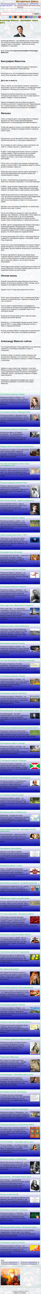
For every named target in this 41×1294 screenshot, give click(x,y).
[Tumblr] (29, 17)
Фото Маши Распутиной (9, 969)
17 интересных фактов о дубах (12, 795)
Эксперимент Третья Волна (10, 848)
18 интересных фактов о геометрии (14, 1210)
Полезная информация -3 (10, 1264)
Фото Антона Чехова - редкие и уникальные (17, 500)
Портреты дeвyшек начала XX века (13, 482)
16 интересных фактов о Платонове (14, 429)
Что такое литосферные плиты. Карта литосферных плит (14, 464)
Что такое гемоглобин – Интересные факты (17, 914)
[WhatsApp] (34, 17)
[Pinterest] (39, 17)
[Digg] (21, 17)
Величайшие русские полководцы (13, 1092)
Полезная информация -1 (10, 1262)
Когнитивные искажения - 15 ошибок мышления (18, 883)
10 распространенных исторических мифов (17, 1124)
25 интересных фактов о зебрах (12, 518)
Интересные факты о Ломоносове (13, 1159)
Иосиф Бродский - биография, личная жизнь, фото (19, 710)
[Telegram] (37, 17)
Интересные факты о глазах (11, 865)
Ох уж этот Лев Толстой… (10, 1194)
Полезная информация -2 (30, 1262)
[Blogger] (18, 17)
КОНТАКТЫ (34, 4)
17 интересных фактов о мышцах (13, 569)
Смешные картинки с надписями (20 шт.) (15, 1022)
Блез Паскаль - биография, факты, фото (15, 1176)
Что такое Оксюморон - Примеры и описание (17, 660)
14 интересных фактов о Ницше (12, 394)
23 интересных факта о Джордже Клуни (15, 412)
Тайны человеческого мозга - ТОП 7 (14, 535)
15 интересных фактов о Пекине (12, 1005)
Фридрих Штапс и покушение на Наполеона (17, 446)
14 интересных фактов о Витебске (13, 693)
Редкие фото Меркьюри (9, 1057)
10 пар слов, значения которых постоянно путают (19, 728)
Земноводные (22, 4)
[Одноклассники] (13, 17)
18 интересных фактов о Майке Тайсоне (15, 934)
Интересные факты (28, 1)
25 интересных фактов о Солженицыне (15, 778)
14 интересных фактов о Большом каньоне (16, 987)
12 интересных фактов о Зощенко (13, 586)
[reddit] (23, 17)
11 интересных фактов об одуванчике (14, 952)
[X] (15, 17)
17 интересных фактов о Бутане (12, 1242)
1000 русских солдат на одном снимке (14, 898)
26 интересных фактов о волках (12, 643)
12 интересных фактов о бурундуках (14, 1109)
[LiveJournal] (26, 17)
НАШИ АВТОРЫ (6, 5)
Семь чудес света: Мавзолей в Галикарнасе (17, 605)
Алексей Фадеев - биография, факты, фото (16, 1074)
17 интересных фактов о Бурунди (13, 760)
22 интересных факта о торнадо (12, 743)
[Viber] (31, 17)
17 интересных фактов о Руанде (12, 676)
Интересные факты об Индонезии (13, 812)
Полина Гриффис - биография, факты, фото (17, 1142)
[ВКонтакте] (10, 17)
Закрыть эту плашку (20, 1292)
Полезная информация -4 (30, 1264)
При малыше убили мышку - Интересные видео (18, 1227)
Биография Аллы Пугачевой (11, 552)
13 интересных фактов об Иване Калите (15, 1039)
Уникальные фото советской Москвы (14, 626)
